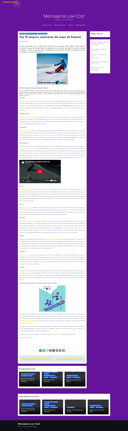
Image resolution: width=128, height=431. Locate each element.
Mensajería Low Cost (64, 16)
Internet (46, 373)
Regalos (46, 377)
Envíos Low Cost (47, 25)
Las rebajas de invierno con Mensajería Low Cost (36, 358)
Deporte (22, 33)
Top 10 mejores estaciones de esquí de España (50, 37)
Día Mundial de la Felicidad (98, 49)
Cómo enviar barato (60, 25)
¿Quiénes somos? (81, 25)
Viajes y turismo (42, 33)
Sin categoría (53, 377)
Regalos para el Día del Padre (99, 62)
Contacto (70, 25)
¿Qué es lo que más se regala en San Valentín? (69, 358)
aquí (48, 331)
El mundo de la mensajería (28, 374)
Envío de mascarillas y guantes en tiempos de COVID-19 (28, 380)
